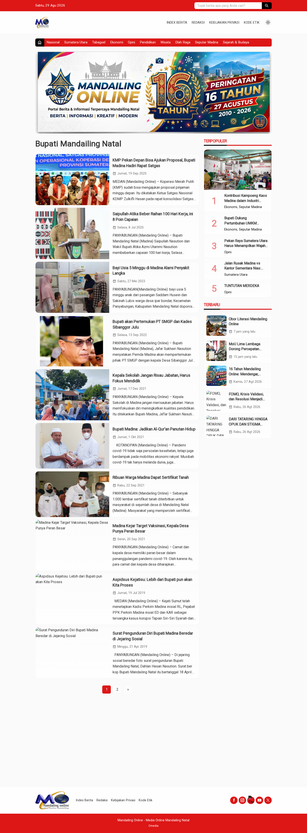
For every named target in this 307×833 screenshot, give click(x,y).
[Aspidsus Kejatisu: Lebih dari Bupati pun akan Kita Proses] (72, 599)
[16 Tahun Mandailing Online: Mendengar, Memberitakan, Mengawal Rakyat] (216, 376)
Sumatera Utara (75, 42)
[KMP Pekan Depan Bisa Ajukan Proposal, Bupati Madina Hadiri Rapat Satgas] (72, 179)
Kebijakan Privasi (224, 23)
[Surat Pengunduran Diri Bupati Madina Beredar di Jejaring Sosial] (72, 652)
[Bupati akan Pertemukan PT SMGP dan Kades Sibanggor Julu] (72, 341)
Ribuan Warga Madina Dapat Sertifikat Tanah (151, 477)
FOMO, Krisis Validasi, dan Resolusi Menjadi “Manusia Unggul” (246, 399)
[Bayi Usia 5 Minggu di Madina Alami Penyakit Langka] (72, 287)
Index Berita (177, 23)
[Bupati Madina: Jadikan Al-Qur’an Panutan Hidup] (72, 446)
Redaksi (198, 23)
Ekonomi (116, 42)
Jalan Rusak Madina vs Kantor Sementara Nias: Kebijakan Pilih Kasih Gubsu (246, 268)
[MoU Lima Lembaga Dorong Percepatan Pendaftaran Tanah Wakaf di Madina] (216, 350)
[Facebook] (234, 800)
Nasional (53, 42)
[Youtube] (259, 800)
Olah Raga (182, 42)
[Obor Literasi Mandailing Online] (216, 326)
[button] (267, 5)
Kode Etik (252, 23)
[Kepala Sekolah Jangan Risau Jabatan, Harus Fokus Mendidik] (72, 394)
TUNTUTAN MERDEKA (241, 286)
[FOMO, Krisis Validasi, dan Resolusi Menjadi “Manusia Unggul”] (216, 401)
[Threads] (251, 800)
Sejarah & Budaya (236, 42)
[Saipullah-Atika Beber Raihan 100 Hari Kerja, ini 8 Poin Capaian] (72, 233)
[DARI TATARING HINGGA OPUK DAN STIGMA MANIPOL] (216, 426)
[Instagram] (242, 800)
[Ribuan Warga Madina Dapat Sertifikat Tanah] (72, 494)
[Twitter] (268, 800)
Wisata (165, 42)
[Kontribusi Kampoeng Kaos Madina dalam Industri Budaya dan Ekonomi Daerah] (237, 170)
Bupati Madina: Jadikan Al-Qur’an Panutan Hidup (154, 429)
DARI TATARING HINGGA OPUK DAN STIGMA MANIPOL (248, 424)
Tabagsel (98, 42)
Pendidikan (148, 42)
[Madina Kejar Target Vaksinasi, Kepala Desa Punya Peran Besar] (72, 545)
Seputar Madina (206, 42)
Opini (131, 42)
